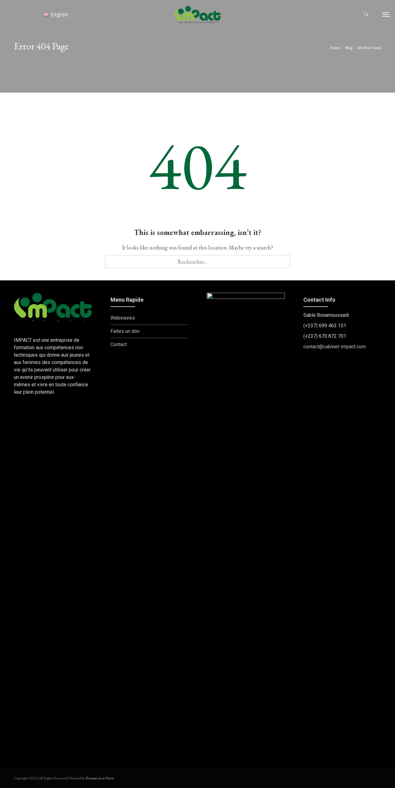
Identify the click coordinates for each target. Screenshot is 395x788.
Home (335, 47)
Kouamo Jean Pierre (100, 778)
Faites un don (124, 331)
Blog (348, 47)
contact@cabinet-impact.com (334, 347)
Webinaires (122, 318)
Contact (118, 344)
